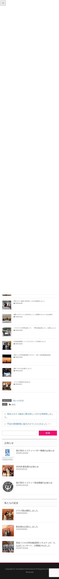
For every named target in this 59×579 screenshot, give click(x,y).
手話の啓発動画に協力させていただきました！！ (29, 424)
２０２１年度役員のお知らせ (22, 382)
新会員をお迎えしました (27, 527)
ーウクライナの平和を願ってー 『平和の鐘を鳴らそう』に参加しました (35, 328)
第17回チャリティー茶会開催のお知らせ (34, 483)
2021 (13, 405)
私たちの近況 (18, 401)
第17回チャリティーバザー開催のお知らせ (35, 450)
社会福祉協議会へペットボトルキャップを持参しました (30, 341)
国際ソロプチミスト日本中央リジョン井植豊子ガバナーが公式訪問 (33, 314)
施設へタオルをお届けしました (23, 368)
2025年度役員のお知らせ (27, 467)
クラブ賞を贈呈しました (27, 510)
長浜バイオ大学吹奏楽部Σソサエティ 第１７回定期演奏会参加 (32, 355)
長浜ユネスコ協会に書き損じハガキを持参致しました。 (30, 301)
